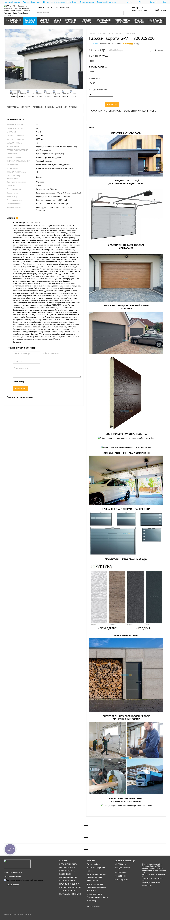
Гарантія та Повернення (106, 2)
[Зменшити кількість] (91, 104)
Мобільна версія (12, 885)
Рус (130, 2)
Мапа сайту (91, 901)
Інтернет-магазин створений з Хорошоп (17, 914)
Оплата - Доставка (58, 2)
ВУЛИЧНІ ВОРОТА (44, 21)
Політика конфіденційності (97, 897)
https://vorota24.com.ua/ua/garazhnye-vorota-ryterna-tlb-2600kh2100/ (42, 300)
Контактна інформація (12, 2)
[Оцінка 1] (29, 381)
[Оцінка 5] (46, 381)
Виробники (91, 891)
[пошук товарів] (121, 13)
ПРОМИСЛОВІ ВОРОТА (103, 21)
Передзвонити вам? (62, 8)
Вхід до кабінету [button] (93, 864)
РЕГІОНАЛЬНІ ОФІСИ (13, 21)
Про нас (26, 2)
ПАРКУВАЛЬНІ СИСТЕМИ (156, 21)
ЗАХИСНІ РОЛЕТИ (139, 21)
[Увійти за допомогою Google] (66, 353)
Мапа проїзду (147, 885)
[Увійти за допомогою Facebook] (61, 353)
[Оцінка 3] (37, 381)
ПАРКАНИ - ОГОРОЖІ (71, 21)
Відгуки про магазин (87, 2)
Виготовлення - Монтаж (40, 2)
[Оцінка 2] (33, 381)
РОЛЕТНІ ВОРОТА (86, 21)
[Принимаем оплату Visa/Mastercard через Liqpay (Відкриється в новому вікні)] (23, 880)
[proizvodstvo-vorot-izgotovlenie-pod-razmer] (126, 758)
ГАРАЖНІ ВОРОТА (30, 21)
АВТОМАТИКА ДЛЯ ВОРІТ (122, 21)
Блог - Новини (72, 2)
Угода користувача (94, 894)
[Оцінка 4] (41, 381)
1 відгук (137, 44)
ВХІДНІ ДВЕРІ (57, 21)
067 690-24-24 (45, 8)
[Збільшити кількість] (99, 104)
